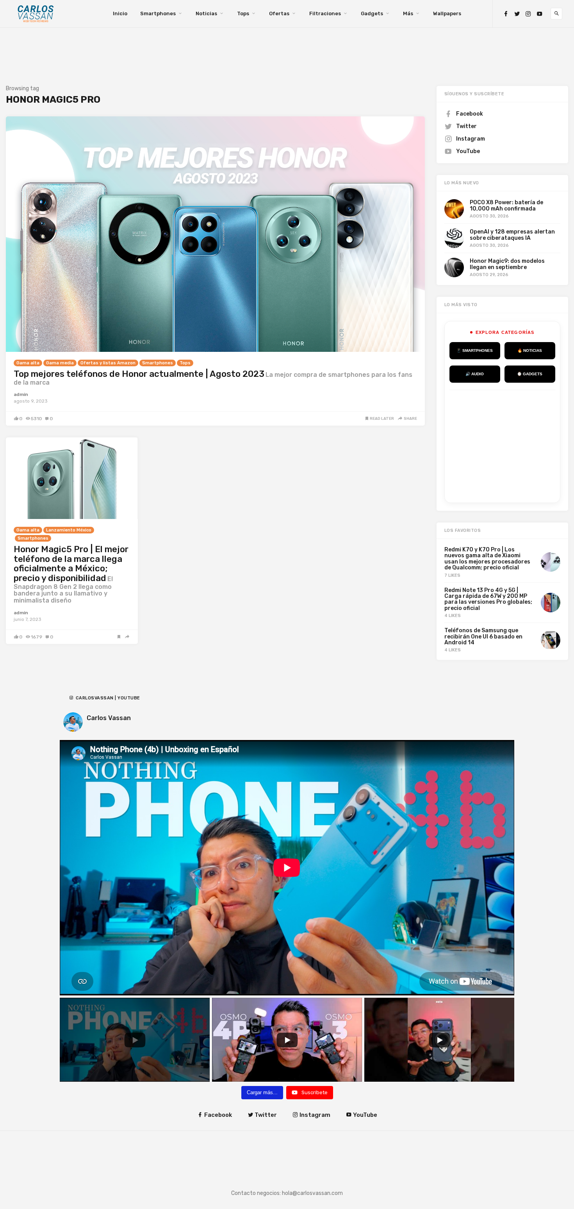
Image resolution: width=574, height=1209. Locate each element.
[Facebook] (506, 14)
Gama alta (27, 363)
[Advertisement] (508, 445)
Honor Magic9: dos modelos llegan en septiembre (507, 264)
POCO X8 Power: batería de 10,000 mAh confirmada (506, 205)
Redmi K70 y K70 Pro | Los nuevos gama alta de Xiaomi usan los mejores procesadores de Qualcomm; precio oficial (487, 558)
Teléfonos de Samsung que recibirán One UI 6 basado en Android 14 (483, 636)
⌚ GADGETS (529, 374)
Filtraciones (325, 13)
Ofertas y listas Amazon (107, 363)
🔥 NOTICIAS (529, 350)
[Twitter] (517, 14)
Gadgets (372, 13)
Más (408, 13)
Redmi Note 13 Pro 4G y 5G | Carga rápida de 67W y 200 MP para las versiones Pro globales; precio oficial (488, 599)
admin (21, 394)
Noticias (206, 13)
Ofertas (279, 13)
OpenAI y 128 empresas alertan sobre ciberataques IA (512, 234)
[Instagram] (528, 14)
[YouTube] (540, 14)
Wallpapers (447, 13)
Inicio (120, 13)
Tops (243, 13)
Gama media (60, 363)
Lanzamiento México (68, 530)
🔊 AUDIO (474, 374)
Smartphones (158, 13)
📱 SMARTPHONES (474, 350)
